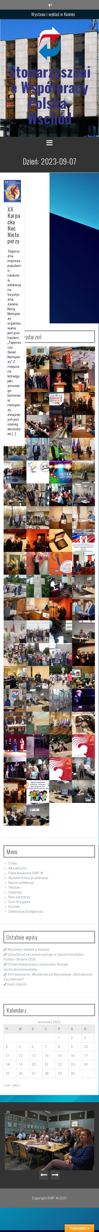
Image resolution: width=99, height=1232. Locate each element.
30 (73, 1073)
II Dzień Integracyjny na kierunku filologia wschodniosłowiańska (51, 1120)
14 (47, 1056)
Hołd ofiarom (17, 984)
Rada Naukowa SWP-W (25, 873)
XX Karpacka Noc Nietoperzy (13, 225)
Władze (14, 887)
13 (34, 1056)
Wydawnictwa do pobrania (28, 878)
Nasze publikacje (21, 883)
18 (8, 1064)
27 (34, 1073)
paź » (16, 1085)
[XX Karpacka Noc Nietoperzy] (12, 191)
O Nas (12, 863)
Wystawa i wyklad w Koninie (53, 14)
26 (21, 1073)
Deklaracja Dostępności (25, 911)
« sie (7, 1085)
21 (47, 1064)
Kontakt (14, 907)
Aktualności (17, 868)
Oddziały (15, 892)
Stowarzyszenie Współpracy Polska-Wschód (49, 95)
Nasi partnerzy (19, 897)
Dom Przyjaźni (19, 902)
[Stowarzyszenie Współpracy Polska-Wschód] (49, 45)
